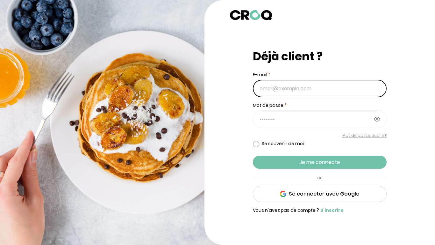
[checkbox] (278, 144)
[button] (321, 16)
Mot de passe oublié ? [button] (364, 135)
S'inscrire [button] (332, 210)
